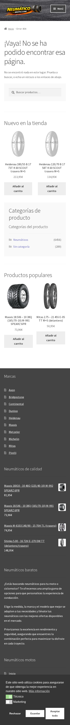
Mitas (12, 446)
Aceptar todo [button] (55, 713)
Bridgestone (16, 397)
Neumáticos (20, 239)
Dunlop (13, 411)
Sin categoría (21, 246)
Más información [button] (39, 691)
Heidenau (14, 418)
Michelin (14, 439)
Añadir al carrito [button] (18, 188)
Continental (16, 404)
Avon (12, 390)
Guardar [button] (35, 713)
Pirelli (12, 453)
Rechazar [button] (15, 713)
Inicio (11, 28)
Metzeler (14, 432)
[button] (9, 697)
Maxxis (13, 425)
